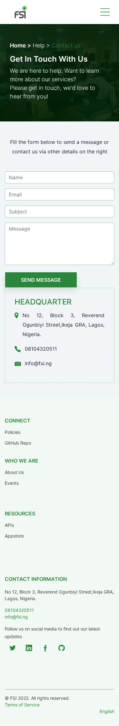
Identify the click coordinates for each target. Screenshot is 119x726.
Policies (12, 432)
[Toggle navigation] (105, 12)
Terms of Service (22, 704)
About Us (14, 472)
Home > (20, 45)
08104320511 (19, 610)
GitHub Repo (18, 443)
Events (12, 483)
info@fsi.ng (16, 616)
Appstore (14, 536)
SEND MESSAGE (41, 280)
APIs (9, 525)
